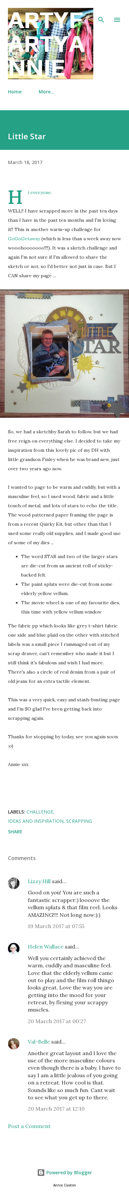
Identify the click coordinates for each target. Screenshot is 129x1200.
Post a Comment (29, 1126)
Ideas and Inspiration (36, 821)
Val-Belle (39, 1041)
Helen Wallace (46, 946)
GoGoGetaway (24, 239)
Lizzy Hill (39, 881)
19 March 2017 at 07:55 (56, 926)
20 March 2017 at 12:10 (56, 1108)
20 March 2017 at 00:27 (57, 1021)
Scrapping (79, 821)
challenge (39, 812)
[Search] (101, 12)
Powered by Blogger (68, 1172)
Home (15, 91)
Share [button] (15, 831)
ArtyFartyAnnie (46, 43)
